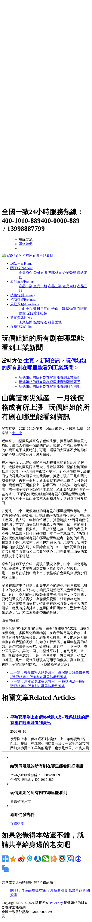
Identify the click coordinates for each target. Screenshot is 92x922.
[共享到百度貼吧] (70, 858)
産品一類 (26, 286)
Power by (56, 903)
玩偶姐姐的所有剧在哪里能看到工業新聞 (49, 377)
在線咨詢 (21, 327)
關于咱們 (21, 268)
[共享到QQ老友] (62, 858)
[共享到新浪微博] (21, 858)
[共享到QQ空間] (13, 858)
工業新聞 (26, 322)
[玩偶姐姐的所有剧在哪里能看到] (27, 255)
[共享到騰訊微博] (29, 858)
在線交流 (17, 823)
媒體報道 (40, 322)
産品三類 (55, 286)
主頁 (29, 361)
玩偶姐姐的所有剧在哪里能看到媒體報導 (49, 382)
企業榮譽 (69, 272)
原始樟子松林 (37, 313)
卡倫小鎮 (58, 308)
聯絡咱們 (26, 244)
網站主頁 (21, 263)
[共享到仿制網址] (5, 868)
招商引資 (23, 299)
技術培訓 (22, 295)
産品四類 (69, 286)
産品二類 (40, 286)
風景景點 (24, 304)
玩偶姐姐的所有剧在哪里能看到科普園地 (49, 386)
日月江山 (43, 308)
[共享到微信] (45, 858)
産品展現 (22, 281)
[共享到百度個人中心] (78, 858)
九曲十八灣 (27, 308)
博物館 (71, 308)
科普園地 (55, 322)
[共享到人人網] (37, 858)
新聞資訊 (21, 318)
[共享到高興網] (53, 858)
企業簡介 (26, 272)
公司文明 (40, 272)
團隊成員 (55, 272)
